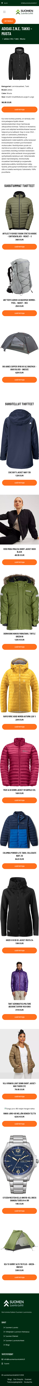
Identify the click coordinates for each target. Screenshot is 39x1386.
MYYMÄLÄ (9, 21)
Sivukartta (28, 1382)
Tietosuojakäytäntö (14, 1382)
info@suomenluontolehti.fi (29, 3)
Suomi (6, 3)
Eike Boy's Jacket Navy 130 (19, 472)
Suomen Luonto (12, 1327)
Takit (27, 86)
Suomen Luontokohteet (15, 1340)
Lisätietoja (19, 109)
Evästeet (28, 1379)
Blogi (8, 1345)
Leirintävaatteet (18, 86)
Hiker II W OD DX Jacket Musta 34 (19, 940)
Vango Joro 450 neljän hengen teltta (19, 1113)
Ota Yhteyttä (18, 1379)
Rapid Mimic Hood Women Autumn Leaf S (19, 716)
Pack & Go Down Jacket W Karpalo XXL (19, 790)
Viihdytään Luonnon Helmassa (17, 1332)
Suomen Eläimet (12, 1336)
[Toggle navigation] (4, 12)
